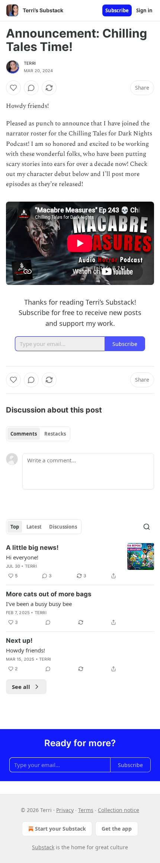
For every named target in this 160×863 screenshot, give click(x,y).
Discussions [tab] (63, 526)
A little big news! (32, 547)
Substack (43, 847)
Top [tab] (14, 526)
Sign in (144, 10)
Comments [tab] (23, 433)
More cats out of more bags (49, 594)
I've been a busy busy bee (39, 603)
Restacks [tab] (55, 433)
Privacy (65, 810)
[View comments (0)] (31, 87)
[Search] (146, 526)
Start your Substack (60, 828)
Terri (30, 63)
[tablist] (38, 433)
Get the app (117, 828)
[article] (80, 561)
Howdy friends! (25, 650)
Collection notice (118, 810)
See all (21, 686)
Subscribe (117, 10)
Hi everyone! (22, 557)
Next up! (19, 640)
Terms (85, 810)
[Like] (13, 87)
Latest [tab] (34, 526)
